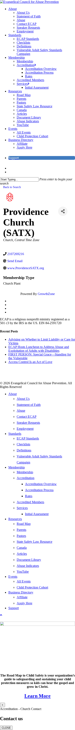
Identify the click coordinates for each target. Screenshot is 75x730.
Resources (15, 519)
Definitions (24, 450)
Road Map (24, 524)
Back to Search (12, 187)
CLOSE (6, 727)
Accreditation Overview (41, 484)
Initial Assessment (37, 514)
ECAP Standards (28, 438)
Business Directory (20, 592)
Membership (16, 467)
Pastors (21, 536)
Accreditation (25, 478)
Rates (28, 496)
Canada (22, 547)
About (12, 394)
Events (12, 576)
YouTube (23, 571)
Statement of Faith (29, 405)
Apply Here (24, 603)
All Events (24, 581)
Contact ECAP (26, 416)
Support (13, 608)
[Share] (63, 211)
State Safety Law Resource (34, 541)
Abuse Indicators (28, 566)
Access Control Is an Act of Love (30, 362)
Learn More (37, 696)
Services (22, 508)
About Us (23, 398)
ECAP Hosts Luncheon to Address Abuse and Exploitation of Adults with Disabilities (38, 348)
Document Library (29, 559)
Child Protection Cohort (32, 587)
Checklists (23, 444)
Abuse (21, 410)
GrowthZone (46, 294)
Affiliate (22, 597)
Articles (22, 553)
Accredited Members (30, 502)
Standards (14, 433)
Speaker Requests (28, 422)
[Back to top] (1, 615)
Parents (21, 530)
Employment (25, 428)
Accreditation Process (39, 490)
